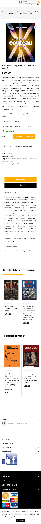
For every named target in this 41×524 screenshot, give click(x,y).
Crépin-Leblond (29, 159)
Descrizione (20, 180)
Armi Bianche (30, 12)
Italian (25, 2)
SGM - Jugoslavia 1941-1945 (36, 66)
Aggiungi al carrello (24, 137)
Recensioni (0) (20, 185)
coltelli (19, 159)
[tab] (20, 179)
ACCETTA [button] (20, 520)
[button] (35, 27)
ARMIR (38, 66)
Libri (37, 12)
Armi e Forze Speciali (15, 12)
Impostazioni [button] (31, 517)
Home (4, 12)
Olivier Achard (7, 161)
